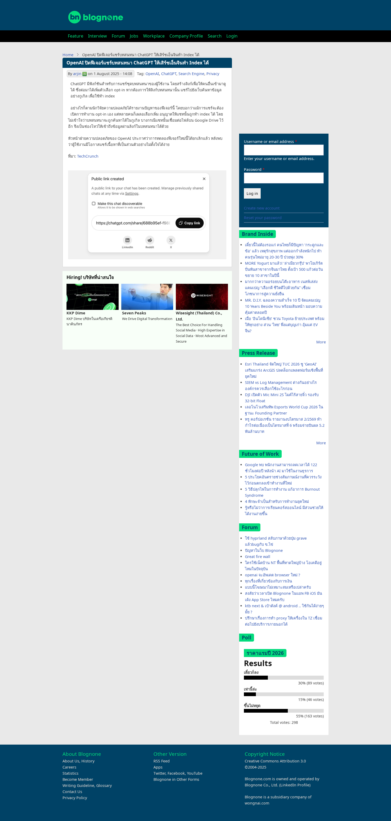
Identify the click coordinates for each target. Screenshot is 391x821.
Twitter (159, 773)
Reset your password (263, 217)
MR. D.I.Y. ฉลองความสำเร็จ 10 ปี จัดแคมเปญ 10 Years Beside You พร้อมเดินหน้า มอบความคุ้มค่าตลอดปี (283, 306)
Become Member (78, 779)
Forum (118, 36)
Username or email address (269, 141)
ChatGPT (168, 73)
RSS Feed (161, 760)
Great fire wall (257, 556)
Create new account (262, 208)
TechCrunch (87, 156)
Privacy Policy (75, 797)
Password (252, 169)
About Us (71, 760)
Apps (158, 767)
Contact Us (72, 791)
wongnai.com (257, 803)
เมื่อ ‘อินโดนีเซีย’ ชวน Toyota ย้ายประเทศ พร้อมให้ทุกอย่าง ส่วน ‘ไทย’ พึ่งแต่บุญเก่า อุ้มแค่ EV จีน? (284, 324)
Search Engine (191, 73)
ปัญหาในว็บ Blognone (264, 550)
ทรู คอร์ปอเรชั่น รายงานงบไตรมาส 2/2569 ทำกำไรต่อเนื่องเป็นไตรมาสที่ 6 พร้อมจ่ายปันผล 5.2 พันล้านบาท (285, 425)
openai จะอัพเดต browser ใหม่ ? (272, 574)
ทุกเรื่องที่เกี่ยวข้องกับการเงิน (268, 581)
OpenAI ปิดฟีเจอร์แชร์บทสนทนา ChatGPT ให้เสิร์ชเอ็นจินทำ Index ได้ (137, 63)
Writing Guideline (78, 785)
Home (68, 54)
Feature (75, 36)
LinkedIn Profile (294, 784)
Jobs (134, 36)
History (87, 760)
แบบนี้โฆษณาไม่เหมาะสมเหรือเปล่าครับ (278, 587)
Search (215, 36)
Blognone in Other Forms (176, 779)
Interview (97, 36)
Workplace (154, 36)
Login (232, 36)
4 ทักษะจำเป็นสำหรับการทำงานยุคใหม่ (277, 501)
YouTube (194, 773)
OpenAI (152, 73)
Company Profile (186, 36)
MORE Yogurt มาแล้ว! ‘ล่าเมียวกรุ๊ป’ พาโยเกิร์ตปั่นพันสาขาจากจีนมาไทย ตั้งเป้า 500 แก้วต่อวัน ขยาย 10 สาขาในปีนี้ (284, 269)
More (321, 341)
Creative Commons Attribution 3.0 (275, 760)
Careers (69, 767)
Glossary (104, 785)
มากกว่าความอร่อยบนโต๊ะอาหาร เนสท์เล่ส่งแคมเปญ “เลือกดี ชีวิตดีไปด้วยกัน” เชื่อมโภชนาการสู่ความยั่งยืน (281, 287)
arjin (77, 73)
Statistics (70, 773)
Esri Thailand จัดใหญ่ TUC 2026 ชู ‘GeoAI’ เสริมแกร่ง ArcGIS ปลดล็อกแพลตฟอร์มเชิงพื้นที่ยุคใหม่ (284, 370)
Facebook (176, 773)
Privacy (212, 73)
